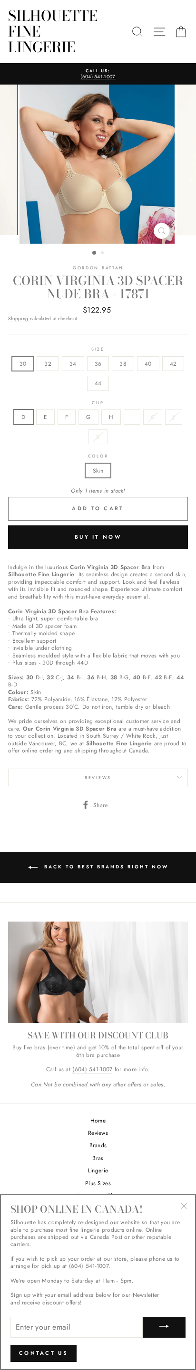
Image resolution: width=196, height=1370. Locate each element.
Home (98, 1120)
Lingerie (98, 1170)
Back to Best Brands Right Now (104, 867)
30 (23, 364)
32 (47, 364)
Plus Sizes (98, 1183)
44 (98, 383)
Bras (97, 1158)
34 (73, 364)
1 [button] (94, 253)
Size (98, 349)
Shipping (18, 318)
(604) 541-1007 (92, 1069)
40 (148, 364)
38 (123, 364)
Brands (98, 1145)
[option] (98, 74)
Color (98, 456)
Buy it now (98, 537)
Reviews (98, 1133)
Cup (98, 403)
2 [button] (103, 253)
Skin (98, 470)
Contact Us (43, 1353)
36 (98, 364)
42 (173, 364)
